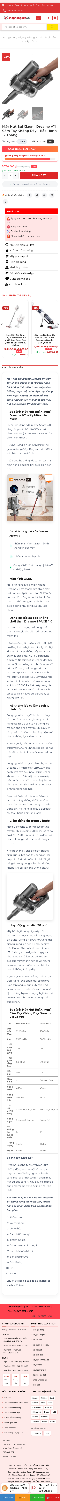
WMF (43, 1403)
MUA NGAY (39, 175)
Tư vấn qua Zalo (9, 1423)
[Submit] (52, 27)
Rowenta (44, 1417)
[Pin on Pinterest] (44, 195)
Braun (46, 1412)
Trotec (52, 1421)
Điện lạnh (35, 1385)
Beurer (35, 1417)
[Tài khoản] (48, 18)
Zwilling (35, 1421)
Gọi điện (9, 1497)
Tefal (52, 1398)
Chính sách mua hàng (11, 1408)
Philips (44, 1398)
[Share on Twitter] (37, 195)
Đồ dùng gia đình (38, 1375)
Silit (50, 1403)
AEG (54, 1412)
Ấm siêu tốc (36, 1340)
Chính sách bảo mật (11, 1413)
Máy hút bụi (31, 41)
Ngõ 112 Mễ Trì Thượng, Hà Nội (16, 1362)
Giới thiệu (7, 1398)
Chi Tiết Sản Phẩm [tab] (12, 367)
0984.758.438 (44, 1306)
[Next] (53, 76)
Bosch (35, 1398)
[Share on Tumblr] (5, 201)
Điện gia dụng (26, 37)
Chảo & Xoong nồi (39, 1380)
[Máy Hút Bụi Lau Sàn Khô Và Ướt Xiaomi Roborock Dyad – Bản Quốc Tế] (45, 316)
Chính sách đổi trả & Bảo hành (15, 1403)
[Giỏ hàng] (55, 18)
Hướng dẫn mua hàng (11, 1418)
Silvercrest (36, 1412)
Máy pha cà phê (38, 1335)
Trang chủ (9, 37)
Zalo (47, 1433)
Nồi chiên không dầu (40, 1345)
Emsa (44, 1421)
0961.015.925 (27, 1311)
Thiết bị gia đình (47, 37)
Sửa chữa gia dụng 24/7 (12, 1433)
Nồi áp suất (36, 1350)
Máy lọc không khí (39, 1370)
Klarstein (48, 1407)
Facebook (37, 1433)
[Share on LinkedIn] (51, 195)
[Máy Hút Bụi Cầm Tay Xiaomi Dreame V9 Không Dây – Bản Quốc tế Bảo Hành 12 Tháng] (15, 316)
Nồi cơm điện (37, 1355)
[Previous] (7, 76)
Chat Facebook (9, 1428)
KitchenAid (37, 1407)
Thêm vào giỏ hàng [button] (15, 340)
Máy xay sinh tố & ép (40, 1360)
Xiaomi (21, 141)
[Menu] (38, 18)
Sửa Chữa (54, 1497)
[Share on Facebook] (29, 195)
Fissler (35, 1403)
